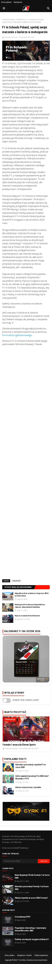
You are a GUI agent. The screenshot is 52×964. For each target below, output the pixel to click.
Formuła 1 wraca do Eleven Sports (19, 744)
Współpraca (18, 2)
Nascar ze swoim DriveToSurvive (27, 616)
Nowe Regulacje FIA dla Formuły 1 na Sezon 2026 (32, 876)
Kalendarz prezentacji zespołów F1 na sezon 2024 (30, 765)
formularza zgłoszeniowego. (17, 335)
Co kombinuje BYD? (22, 917)
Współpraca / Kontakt (24, 955)
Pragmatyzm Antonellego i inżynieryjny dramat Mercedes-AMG (30, 929)
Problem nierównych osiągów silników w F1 (32, 939)
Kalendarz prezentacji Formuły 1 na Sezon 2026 (32, 887)
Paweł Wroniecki (10, 37)
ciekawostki (20, 20)
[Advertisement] (26, 463)
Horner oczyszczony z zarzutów (28, 787)
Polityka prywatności (41, 955)
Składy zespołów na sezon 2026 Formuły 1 (31, 898)
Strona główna (6, 2)
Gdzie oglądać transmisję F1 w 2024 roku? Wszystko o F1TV (32, 777)
